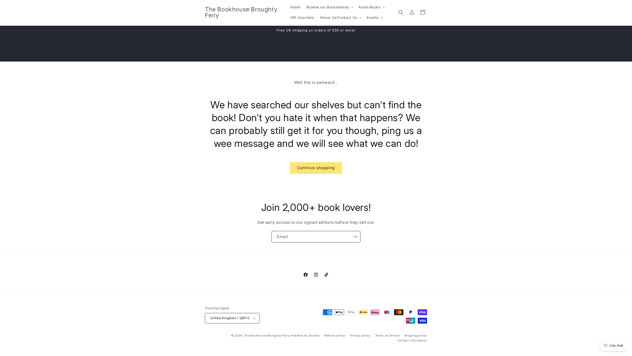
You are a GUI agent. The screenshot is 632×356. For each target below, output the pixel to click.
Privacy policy (360, 335)
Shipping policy (415, 335)
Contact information (412, 340)
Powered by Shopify (305, 335)
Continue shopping (316, 167)
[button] (329, 7)
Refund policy (335, 335)
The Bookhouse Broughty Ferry (267, 335)
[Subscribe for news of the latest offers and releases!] (354, 237)
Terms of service (387, 335)
